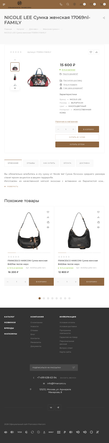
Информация (68, 317)
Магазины (10, 334)
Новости (35, 326)
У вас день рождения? (73, 88)
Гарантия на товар (68, 337)
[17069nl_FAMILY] (39, 74)
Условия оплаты (67, 322)
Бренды (9, 328)
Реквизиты (36, 342)
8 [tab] (69, 298)
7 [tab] (65, 298)
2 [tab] (43, 298)
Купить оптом (77, 144)
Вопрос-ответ (66, 348)
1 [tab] (39, 298)
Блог (33, 334)
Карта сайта (65, 352)
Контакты (35, 338)
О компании (36, 322)
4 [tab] (52, 298)
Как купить (49, 163)
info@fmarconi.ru (56, 383)
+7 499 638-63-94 (47, 378)
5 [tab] (56, 298)
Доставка (85, 163)
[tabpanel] (29, 246)
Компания (37, 317)
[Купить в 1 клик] (48, 222)
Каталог (9, 317)
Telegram (58, 407)
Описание (13, 163)
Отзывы (31, 163)
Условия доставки (68, 326)
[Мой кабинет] (74, 4)
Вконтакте (51, 407)
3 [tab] (48, 298)
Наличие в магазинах (66, 121)
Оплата (67, 163)
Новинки (10, 322)
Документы (36, 346)
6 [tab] (60, 298)
